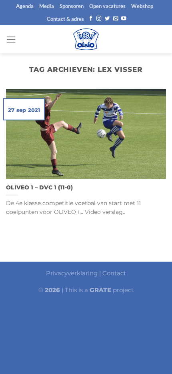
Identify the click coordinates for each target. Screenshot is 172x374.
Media (46, 6)
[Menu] (11, 39)
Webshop (142, 6)
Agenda (25, 6)
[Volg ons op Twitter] (107, 19)
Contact (114, 273)
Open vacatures (107, 6)
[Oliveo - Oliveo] (86, 39)
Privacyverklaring (72, 273)
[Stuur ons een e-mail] (115, 19)
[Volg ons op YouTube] (123, 19)
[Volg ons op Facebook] (91, 19)
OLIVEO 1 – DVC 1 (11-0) (39, 187)
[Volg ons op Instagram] (99, 19)
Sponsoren (72, 6)
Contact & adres (65, 19)
